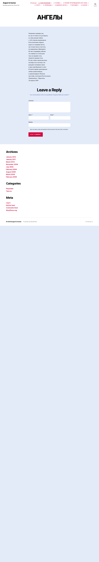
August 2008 (11, 172)
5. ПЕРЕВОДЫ (47, 5)
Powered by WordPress (30, 221)
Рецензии (9, 189)
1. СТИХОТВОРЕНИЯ (44, 3)
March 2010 (10, 162)
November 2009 (12, 164)
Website (30, 122)
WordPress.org (11, 210)
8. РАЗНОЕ (84, 5)
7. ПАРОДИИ (74, 5)
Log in (8, 203)
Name (30, 115)
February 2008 (11, 177)
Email (52, 115)
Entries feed (10, 205)
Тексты (9, 191)
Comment (30, 100)
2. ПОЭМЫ (57, 3)
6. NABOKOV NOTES (61, 5)
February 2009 (11, 169)
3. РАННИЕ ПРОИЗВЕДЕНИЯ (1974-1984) (75, 3)
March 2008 (10, 174)
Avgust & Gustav (9, 3)
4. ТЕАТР (37, 5)
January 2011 (11, 159)
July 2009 (9, 167)
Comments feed (12, 208)
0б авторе (33, 3)
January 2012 (11, 157)
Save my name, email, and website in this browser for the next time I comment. (49, 129)
